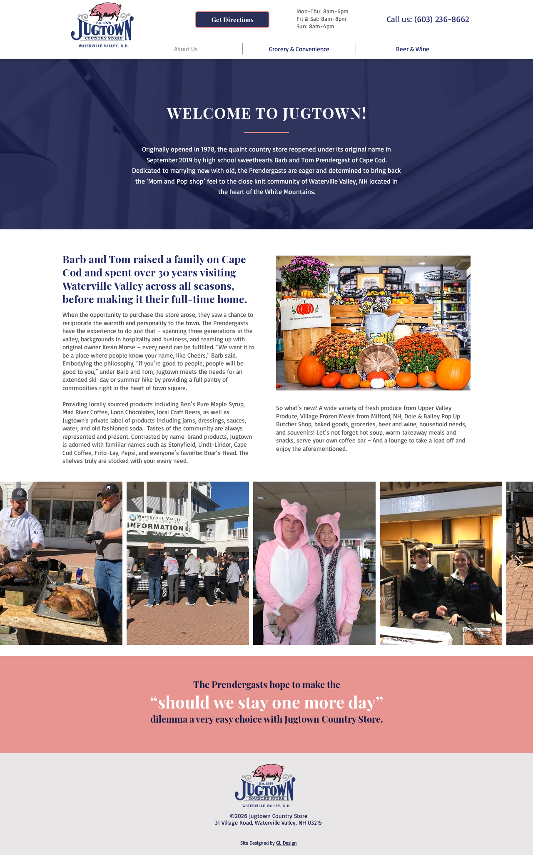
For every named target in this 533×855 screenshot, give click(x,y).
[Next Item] (518, 563)
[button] (373, 323)
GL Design (286, 843)
